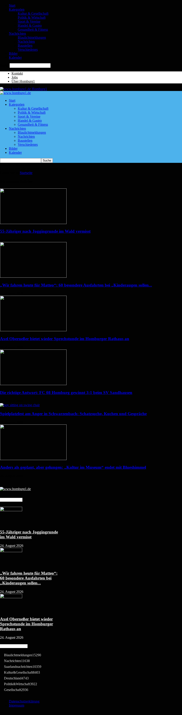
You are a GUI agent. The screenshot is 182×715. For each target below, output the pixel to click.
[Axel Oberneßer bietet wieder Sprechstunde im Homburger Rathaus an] (33, 330)
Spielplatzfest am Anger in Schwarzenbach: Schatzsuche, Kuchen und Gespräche (73, 413)
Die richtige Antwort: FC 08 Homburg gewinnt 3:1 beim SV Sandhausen (66, 392)
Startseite (26, 173)
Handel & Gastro (30, 25)
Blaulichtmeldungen (32, 37)
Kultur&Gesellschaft (22, 672)
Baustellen (25, 45)
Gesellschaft (16, 690)
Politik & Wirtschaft (32, 17)
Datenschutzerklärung (24, 701)
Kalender (15, 57)
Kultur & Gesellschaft (33, 13)
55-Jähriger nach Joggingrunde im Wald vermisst (45, 231)
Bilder (13, 53)
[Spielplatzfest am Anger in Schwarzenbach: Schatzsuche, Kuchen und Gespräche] (20, 405)
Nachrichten (17, 33)
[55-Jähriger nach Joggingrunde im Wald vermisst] (33, 223)
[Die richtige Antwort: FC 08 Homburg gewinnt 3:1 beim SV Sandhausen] (33, 384)
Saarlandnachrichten (22, 667)
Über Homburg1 (23, 81)
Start (12, 5)
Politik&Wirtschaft (20, 684)
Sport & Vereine (29, 21)
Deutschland (16, 678)
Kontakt (17, 73)
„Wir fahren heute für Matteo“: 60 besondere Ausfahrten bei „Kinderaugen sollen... (76, 285)
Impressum (16, 705)
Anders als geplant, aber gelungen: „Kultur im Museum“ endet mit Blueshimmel (73, 467)
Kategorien (16, 9)
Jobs (15, 77)
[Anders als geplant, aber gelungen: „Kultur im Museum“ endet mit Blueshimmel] (33, 459)
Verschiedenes (28, 49)
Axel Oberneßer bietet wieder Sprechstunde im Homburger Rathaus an (64, 338)
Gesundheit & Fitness (33, 29)
